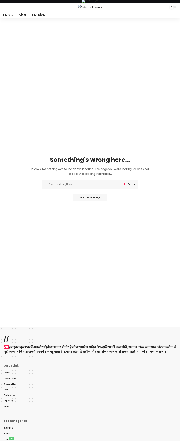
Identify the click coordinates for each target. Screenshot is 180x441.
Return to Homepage (90, 197)
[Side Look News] (90, 7)
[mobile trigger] (6, 7)
